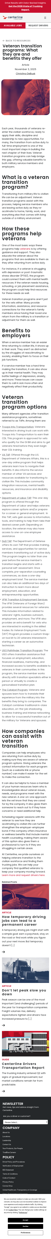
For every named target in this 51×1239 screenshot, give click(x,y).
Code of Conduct (9, 1178)
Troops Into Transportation (18, 426)
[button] (45, 18)
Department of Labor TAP (16, 498)
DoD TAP (7, 541)
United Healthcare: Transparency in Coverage (20, 1190)
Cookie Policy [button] (13, 1210)
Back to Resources (17, 41)
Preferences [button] (23, 1213)
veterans (25, 248)
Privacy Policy (8, 1182)
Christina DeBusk (25, 73)
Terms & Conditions (10, 1174)
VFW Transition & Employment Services (24, 599)
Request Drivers (38, 25)
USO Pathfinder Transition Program (22, 650)
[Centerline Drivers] (13, 17)
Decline (25, 1226)
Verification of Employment (13, 1166)
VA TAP (6, 454)
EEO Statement (8, 1170)
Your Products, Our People (13, 1149)
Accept (25, 1220)
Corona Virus (8, 1186)
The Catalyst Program (15, 689)
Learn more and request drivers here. (23, 875)
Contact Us (7, 1145)
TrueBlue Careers (9, 1153)
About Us (6, 1133)
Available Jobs (13, 25)
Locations (6, 1137)
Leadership (7, 1141)
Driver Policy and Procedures (14, 1162)
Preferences (25, 1233)
